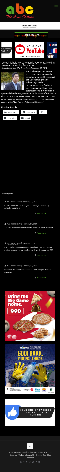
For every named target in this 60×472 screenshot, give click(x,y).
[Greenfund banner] (30, 393)
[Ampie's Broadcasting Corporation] (22, 10)
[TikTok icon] (33, 462)
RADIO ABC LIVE (32, 35)
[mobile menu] (56, 5)
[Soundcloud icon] (36, 462)
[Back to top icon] (30, 446)
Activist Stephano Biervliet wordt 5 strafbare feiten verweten (28, 228)
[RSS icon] (39, 462)
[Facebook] (30, 425)
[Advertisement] (30, 158)
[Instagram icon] (30, 462)
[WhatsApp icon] (21, 462)
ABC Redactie (12, 201)
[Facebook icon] (24, 462)
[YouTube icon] (27, 462)
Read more (41, 213)
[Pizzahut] (30, 340)
